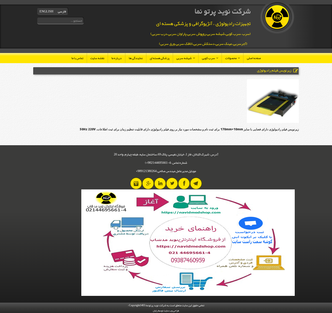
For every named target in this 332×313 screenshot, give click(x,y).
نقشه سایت (97, 58)
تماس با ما (77, 58)
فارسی (62, 11)
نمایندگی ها (136, 58)
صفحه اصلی (254, 58)
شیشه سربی (184, 58)
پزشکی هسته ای (159, 58)
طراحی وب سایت (171, 310)
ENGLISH (46, 11)
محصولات (231, 58)
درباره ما (116, 58)
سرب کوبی (208, 58)
